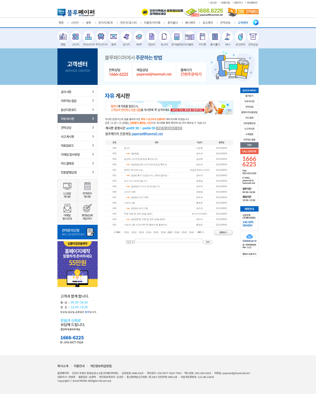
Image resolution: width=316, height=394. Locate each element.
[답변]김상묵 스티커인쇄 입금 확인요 (149, 164)
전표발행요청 (68, 172)
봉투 (88, 22)
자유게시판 (67, 118)
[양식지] (126, 36)
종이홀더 (173, 22)
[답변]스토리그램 (139, 208)
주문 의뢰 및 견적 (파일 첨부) (138, 214)
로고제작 (208, 22)
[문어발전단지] (177, 36)
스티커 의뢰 (130, 192)
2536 (163, 232)
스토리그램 (129, 203)
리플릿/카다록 (152, 22)
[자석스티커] (88, 36)
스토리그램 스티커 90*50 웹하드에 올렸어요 (145, 224)
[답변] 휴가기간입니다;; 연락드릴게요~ (150, 175)
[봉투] (113, 36)
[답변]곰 (135, 153)
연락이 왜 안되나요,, (134, 170)
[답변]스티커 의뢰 (139, 197)
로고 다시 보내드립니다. (136, 181)
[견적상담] (253, 36)
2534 (149, 232)
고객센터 (243, 22)
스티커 (75, 22)
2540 (191, 232)
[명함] (63, 36)
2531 (127, 232)
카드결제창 (67, 163)
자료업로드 (67, 145)
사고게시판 (67, 136)
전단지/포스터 (128, 22)
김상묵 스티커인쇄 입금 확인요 (139, 159)
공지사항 (66, 91)
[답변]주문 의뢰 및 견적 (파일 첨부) (148, 219)
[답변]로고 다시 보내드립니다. (145, 186)
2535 (156, 232)
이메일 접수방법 (70, 154)
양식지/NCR (105, 22)
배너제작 (190, 22)
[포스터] (164, 36)
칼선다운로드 (68, 109)
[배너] (227, 36)
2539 (184, 232)
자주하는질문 (68, 100)
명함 (61, 22)
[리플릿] (189, 36)
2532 (134, 232)
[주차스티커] (101, 36)
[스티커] (75, 36)
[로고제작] (240, 36)
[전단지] (151, 36)
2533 (141, 232)
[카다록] (202, 36)
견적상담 (225, 22)
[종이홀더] (215, 36)
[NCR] (139, 36)
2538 (177, 232)
